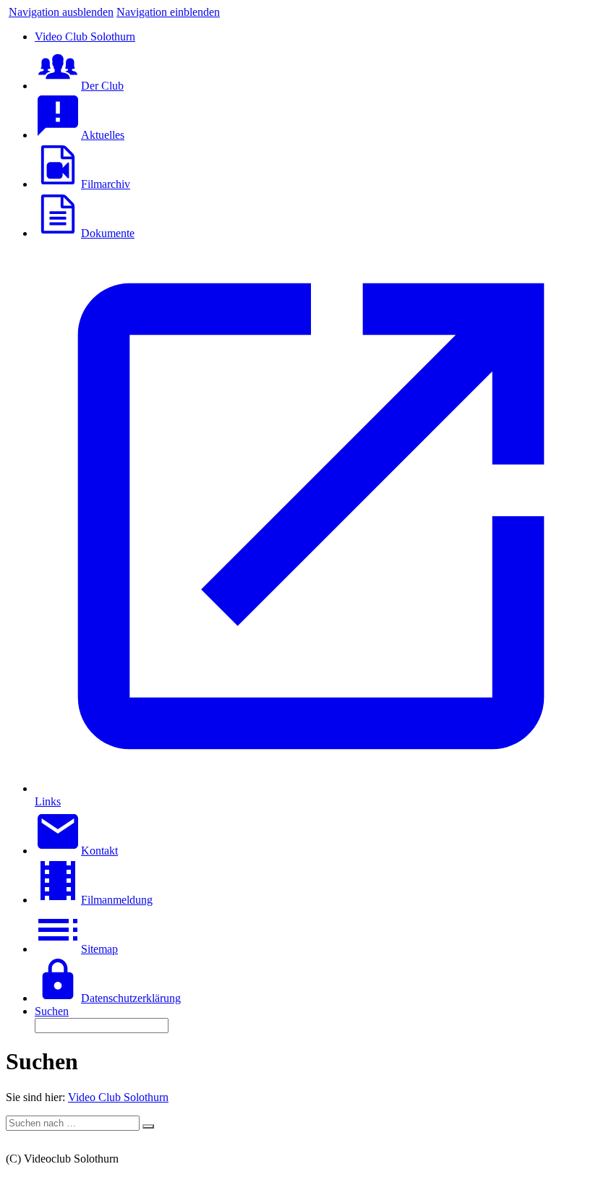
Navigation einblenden (168, 12)
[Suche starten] (148, 1126)
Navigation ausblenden (61, 12)
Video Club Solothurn (118, 1097)
